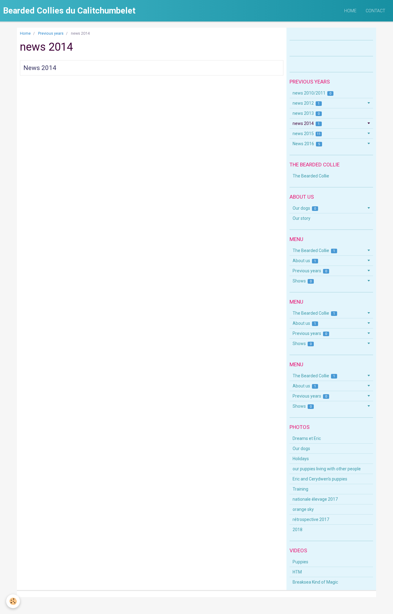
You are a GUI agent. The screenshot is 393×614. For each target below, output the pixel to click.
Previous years (51, 33)
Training (300, 489)
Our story (301, 218)
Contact (375, 10)
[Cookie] (13, 601)
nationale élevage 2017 (315, 499)
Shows (302, 280)
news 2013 (306, 113)
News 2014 (39, 68)
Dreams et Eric (307, 438)
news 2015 (307, 133)
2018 (297, 529)
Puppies (300, 561)
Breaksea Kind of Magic (315, 582)
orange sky (303, 509)
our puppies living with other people (327, 468)
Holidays (301, 458)
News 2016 (306, 143)
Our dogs (304, 208)
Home (350, 10)
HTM (297, 571)
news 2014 (306, 123)
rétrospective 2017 (311, 519)
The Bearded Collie (311, 175)
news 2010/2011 (312, 93)
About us (304, 260)
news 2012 (306, 103)
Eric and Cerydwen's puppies (320, 478)
